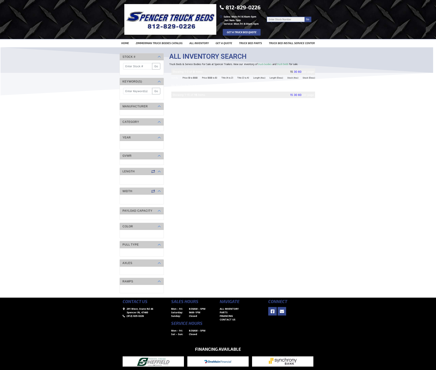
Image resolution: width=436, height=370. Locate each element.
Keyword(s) (132, 81)
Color (127, 226)
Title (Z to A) (243, 77)
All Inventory (199, 43)
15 (291, 95)
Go (307, 19)
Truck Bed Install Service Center (292, 43)
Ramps (127, 281)
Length (128, 171)
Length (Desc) (276, 77)
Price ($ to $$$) (190, 77)
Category (130, 121)
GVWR (127, 155)
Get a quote (224, 43)
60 (299, 71)
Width (127, 191)
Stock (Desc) (309, 77)
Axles (127, 263)
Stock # (128, 56)
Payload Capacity (137, 210)
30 (295, 71)
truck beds (283, 64)
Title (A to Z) (227, 77)
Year (126, 137)
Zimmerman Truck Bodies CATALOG (159, 43)
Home (125, 43)
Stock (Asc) (292, 77)
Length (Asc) (259, 77)
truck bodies (265, 64)
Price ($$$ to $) (209, 77)
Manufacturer (135, 106)
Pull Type (130, 244)
